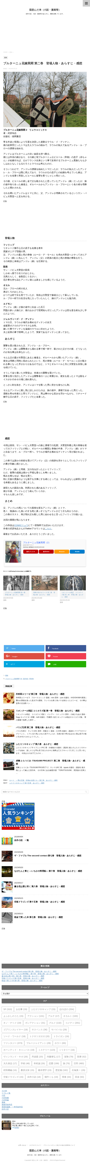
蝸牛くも (51, 1077)
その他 (4, 1091)
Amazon (62, 551)
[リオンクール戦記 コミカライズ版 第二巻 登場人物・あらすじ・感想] (73, 583)
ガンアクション (35, 1023)
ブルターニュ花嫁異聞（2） (37, 542)
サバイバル (59, 1029)
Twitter (16, 1128)
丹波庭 (37, 1056)
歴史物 (31, 679)
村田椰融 (10, 1070)
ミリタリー (67, 1050)
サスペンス (39, 1029)
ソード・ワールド (14, 1036)
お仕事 (21, 1009)
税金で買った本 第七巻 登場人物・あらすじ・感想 (38, 917)
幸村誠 (39, 1063)
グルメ (55, 1023)
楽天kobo (46, 551)
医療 (81, 1056)
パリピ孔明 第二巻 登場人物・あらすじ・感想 (38, 727)
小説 (3, 1095)
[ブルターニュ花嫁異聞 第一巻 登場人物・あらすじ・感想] (16, 583)
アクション (35, 1016)
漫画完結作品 (7, 1105)
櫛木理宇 (44, 1070)
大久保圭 (10, 1063)
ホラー (60, 1043)
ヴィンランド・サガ (15, 1056)
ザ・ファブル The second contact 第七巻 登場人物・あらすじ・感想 (47, 855)
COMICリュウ (21, 525)
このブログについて (35, 1145)
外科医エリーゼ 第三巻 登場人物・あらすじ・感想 (40, 694)
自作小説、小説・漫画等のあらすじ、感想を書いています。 (45, 1155)
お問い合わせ (22, 1145)
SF (7, 1009)
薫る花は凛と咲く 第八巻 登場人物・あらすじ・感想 (39, 886)
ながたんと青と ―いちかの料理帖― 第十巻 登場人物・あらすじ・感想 (48, 871)
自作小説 (34, 1077)
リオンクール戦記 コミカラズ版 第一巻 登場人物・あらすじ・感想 (48, 711)
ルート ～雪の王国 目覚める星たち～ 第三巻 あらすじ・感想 (33, 780)
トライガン (61, 1036)
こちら (48, 528)
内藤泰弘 (53, 1056)
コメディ (72, 1023)
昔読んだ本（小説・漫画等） (45, 9)
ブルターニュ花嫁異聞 (12, 679)
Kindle (77, 551)
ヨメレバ (31, 545)
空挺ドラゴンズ (13, 1077)
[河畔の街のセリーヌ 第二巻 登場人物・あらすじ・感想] (45, 583)
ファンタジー (12, 1043)
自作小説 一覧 (21, 840)
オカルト (70, 1016)
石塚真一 (78, 1070)
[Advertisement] (45, 32)
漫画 (6, 675)
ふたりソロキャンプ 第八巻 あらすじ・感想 (37, 744)
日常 (79, 1063)
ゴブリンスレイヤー (15, 1029)
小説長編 (5, 1100)
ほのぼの (66, 1009)
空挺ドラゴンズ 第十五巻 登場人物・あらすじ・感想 (39, 902)
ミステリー (46, 1050)
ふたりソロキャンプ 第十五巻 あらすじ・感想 (26, 783)
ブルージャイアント (38, 1043)
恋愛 (54, 1063)
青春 (66, 1077)
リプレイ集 (6, 1093)
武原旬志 (25, 679)
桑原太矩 (27, 1070)
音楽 (79, 1077)
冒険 (68, 1056)
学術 (25, 1063)
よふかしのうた (13, 1016)
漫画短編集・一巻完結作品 (12, 1107)
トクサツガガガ (40, 1036)
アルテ (53, 1016)
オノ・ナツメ (12, 1023)
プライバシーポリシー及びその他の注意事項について (59, 1145)
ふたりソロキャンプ (43, 1009)
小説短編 (5, 1098)
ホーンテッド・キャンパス (18, 1050)
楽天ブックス (30, 551)
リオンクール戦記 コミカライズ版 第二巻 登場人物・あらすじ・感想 (72, 595)
